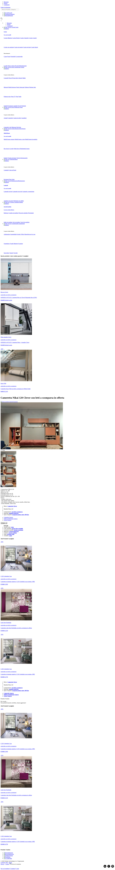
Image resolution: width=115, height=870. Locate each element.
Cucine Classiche (24, 38)
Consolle (6, 78)
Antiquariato (7, 234)
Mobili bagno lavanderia (31, 139)
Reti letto (19, 127)
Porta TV (13, 96)
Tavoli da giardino (24, 222)
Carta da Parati (12, 170)
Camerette (10, 118)
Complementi (21, 223)
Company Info (4, 862)
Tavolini (15, 253)
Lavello (6, 65)
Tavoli (19, 106)
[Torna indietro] (6, 28)
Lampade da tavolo (17, 191)
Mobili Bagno (7, 133)
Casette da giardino (13, 213)
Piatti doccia (17, 148)
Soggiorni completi (12, 106)
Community (7, 4)
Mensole (6, 87)
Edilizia (16, 159)
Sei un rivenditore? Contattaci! (8, 868)
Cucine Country (33, 38)
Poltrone (27, 87)
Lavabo (11, 148)
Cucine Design (16, 38)
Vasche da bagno (12, 158)
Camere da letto (17, 118)
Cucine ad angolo (18, 47)
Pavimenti (6, 179)
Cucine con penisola (9, 47)
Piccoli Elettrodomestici (21, 65)
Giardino (21, 202)
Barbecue (6, 213)
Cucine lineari (34, 47)
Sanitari (6, 158)
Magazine (6, 2)
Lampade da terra (8, 191)
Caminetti (6, 170)
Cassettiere (24, 118)
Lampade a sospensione (28, 191)
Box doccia (6, 148)
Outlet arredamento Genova (10, 518)
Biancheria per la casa (29, 234)
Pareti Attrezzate (20, 87)
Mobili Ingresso (12, 87)
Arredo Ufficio (20, 234)
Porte (10, 179)
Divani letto (15, 78)
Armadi (6, 118)
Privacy (2, 864)
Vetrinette (23, 106)
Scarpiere (20, 243)
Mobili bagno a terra (20, 139)
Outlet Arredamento (5, 7)
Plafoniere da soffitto (18, 200)
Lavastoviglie (19, 56)
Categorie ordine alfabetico (9, 209)
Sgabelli (6, 106)
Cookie (7, 864)
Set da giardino (16, 222)
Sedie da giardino (8, 222)
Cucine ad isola (27, 47)
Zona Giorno (21, 67)
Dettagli (3, 523)
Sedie (20, 96)
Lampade (6, 185)
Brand (10, 862)
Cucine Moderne (8, 38)
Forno (8, 56)
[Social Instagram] (112, 867)
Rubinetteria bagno (24, 148)
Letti (10, 127)
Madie (24, 78)
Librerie (20, 78)
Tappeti (11, 253)
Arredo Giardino (7, 206)
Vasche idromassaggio (22, 158)
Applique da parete (8, 200)
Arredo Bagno (22, 128)
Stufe (13, 179)
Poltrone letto (32, 87)
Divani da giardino (23, 213)
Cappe (5, 56)
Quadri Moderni (14, 243)
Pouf (17, 96)
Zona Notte (20, 107)
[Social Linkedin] (105, 867)
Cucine (16, 27)
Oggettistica (7, 243)
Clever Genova (7, 520)
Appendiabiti (13, 234)
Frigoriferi (13, 56)
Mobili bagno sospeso (9, 139)
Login (17, 868)
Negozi (5, 3)
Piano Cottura (11, 65)
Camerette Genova (8, 517)
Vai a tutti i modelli (7, 34)
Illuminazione (21, 181)
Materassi (14, 127)
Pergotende (31, 213)
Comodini (6, 127)
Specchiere (6, 253)
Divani (10, 78)
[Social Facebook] (108, 867)
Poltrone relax (7, 96)
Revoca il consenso (16, 864)
